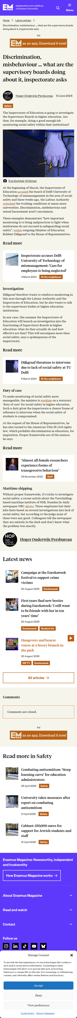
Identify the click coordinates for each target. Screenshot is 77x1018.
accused (23, 191)
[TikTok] (24, 946)
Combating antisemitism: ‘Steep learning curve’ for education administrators (46, 775)
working (46, 400)
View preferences (38, 1005)
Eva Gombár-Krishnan (23, 180)
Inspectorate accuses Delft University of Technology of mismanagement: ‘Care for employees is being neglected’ (44, 263)
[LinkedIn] (15, 946)
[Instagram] (6, 946)
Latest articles (23, 20)
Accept (38, 985)
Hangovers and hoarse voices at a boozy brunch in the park (42, 645)
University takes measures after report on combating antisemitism (45, 803)
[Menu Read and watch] (71, 910)
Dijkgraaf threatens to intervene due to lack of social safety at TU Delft (46, 367)
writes (18, 230)
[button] (71, 955)
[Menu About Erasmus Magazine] (71, 895)
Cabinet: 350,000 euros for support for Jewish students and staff (46, 831)
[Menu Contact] (71, 924)
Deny (38, 995)
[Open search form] (57, 8)
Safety (8, 106)
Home (6, 20)
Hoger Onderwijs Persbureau (34, 95)
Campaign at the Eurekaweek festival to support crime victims (43, 578)
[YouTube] (34, 946)
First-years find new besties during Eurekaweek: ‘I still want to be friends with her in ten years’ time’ (45, 608)
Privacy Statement (45, 1013)
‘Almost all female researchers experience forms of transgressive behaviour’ (44, 465)
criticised (9, 203)
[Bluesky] (43, 946)
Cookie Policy (28, 1013)
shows (29, 506)
